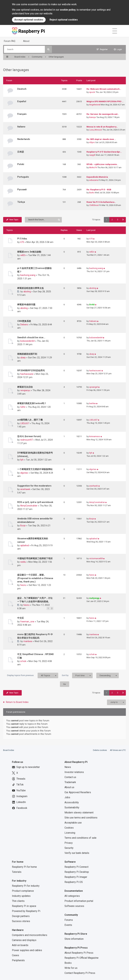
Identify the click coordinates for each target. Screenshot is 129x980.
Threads (20, 778)
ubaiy (23, 357)
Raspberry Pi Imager (75, 876)
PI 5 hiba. (22, 238)
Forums (68, 919)
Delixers (24, 324)
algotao (24, 473)
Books (68, 962)
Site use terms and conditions (80, 817)
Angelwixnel (94, 104)
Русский (22, 189)
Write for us (70, 967)
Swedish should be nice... (31, 337)
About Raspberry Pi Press (78, 952)
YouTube (21, 790)
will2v (23, 255)
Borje (23, 525)
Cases (15, 955)
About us (69, 787)
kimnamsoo (94, 436)
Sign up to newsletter (28, 767)
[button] (123, 219)
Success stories (21, 921)
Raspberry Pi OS (73, 882)
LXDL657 (24, 423)
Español (21, 101)
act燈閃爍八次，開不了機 (30, 419)
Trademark (70, 782)
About (26, 41)
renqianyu (25, 390)
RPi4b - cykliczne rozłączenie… (102, 164)
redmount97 (26, 440)
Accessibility (71, 802)
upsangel (93, 387)
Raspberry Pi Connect (76, 866)
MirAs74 (93, 167)
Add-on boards (20, 945)
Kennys (92, 117)
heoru (23, 585)
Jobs (67, 797)
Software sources (74, 906)
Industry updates (21, 895)
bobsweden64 (27, 341)
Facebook (21, 807)
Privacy (68, 842)
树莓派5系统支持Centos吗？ (31, 403)
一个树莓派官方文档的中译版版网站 (35, 469)
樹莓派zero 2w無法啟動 (29, 251)
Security (68, 847)
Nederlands (23, 139)
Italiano (21, 126)
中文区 (20, 618)
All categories (72, 895)
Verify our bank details (76, 852)
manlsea (27, 641)
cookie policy (68, 9)
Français (22, 114)
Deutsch (21, 89)
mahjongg (94, 598)
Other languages (16, 70)
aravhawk (25, 489)
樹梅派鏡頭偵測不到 (27, 354)
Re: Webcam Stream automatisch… (104, 89)
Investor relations (74, 772)
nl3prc (92, 142)
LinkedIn (21, 802)
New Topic (13, 220)
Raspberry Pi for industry (25, 885)
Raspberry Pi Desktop (76, 871)
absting (27, 291)
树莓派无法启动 (25, 387)
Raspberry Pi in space (24, 906)
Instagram (21, 796)
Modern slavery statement (78, 812)
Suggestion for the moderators (34, 485)
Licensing (69, 832)
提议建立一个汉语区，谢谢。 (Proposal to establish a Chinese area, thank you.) (35, 578)
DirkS (92, 304)
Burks (91, 192)
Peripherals (18, 960)
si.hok (23, 661)
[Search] (48, 49)
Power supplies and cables (27, 950)
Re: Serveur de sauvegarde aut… (103, 114)
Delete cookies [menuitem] (100, 750)
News (67, 767)
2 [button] (112, 220)
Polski (20, 164)
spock (92, 92)
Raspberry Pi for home (24, 866)
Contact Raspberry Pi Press (79, 972)
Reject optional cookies (64, 19)
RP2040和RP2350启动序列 (31, 370)
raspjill (92, 155)
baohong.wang (27, 275)
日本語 (20, 151)
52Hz (22, 407)
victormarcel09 (96, 558)
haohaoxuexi (26, 374)
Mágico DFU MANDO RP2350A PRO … (105, 101)
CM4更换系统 (24, 321)
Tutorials (16, 871)
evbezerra (93, 180)
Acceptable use (73, 822)
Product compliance (23, 890)
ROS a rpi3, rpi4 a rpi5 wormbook (35, 502)
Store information (74, 938)
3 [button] (117, 220)
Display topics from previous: (28, 675)
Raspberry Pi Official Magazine (81, 957)
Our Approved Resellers (77, 792)
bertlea (92, 403)
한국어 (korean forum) (29, 436)
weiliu (23, 562)
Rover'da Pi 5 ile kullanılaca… (101, 202)
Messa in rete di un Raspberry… (102, 127)
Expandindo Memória (97, 177)
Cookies (69, 827)
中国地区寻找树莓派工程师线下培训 (35, 558)
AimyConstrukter (28, 505)
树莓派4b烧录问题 (26, 304)
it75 (22, 242)
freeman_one (27, 621)
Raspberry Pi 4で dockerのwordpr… (104, 152)
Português (23, 177)
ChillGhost (94, 205)
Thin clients (18, 900)
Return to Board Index (17, 702)
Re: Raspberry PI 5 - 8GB (99, 189)
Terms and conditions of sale (80, 837)
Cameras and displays (24, 940)
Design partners (21, 916)
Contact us (70, 777)
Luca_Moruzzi (95, 130)
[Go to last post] (94, 239)
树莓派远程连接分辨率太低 (30, 288)
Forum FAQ (9, 41)
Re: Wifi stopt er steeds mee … (101, 139)
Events (68, 924)
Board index (8, 750)
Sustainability (71, 807)
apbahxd (24, 545)
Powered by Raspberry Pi (26, 911)
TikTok (20, 784)
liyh (22, 459)
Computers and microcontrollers (29, 935)
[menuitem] (118, 49)
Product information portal (78, 900)
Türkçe (21, 202)
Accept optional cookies (28, 19)
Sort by (73, 675)
